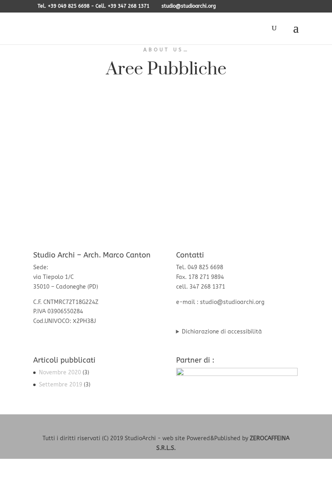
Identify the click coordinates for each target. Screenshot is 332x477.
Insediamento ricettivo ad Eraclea (99, 134)
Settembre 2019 (60, 384)
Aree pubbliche (61, 147)
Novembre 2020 (60, 372)
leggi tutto (55, 187)
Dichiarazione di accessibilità (222, 331)
